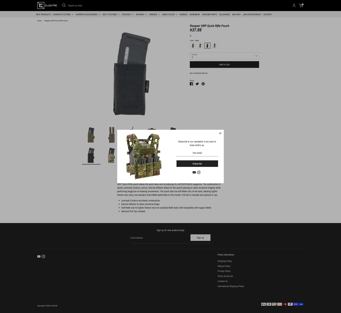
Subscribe (197, 163)
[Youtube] (194, 172)
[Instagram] (198, 172)
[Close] (220, 133)
